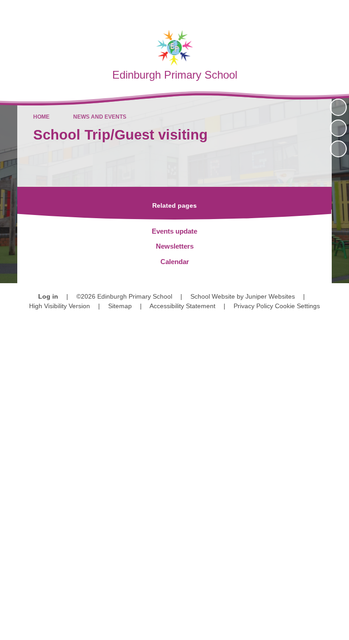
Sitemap (120, 306)
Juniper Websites (270, 296)
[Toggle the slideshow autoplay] (338, 107)
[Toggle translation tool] (289, 11)
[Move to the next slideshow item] (338, 148)
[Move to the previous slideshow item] (338, 128)
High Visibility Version (59, 306)
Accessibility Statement (182, 306)
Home (41, 117)
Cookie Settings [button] (297, 306)
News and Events (99, 117)
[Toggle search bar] (312, 11)
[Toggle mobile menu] (337, 11)
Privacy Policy (253, 306)
